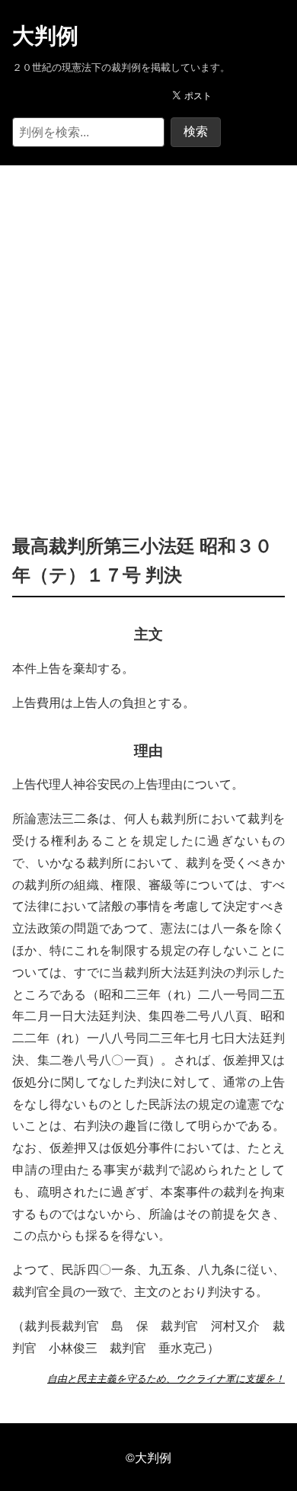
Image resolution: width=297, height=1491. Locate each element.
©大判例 (148, 1457)
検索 (196, 131)
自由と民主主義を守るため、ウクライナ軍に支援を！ (166, 1378)
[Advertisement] (148, 326)
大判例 (45, 36)
